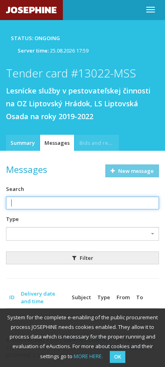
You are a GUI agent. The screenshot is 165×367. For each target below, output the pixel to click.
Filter (85, 258)
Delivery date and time (38, 297)
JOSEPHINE (31, 10)
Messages (57, 142)
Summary (22, 142)
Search (15, 189)
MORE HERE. (88, 356)
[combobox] (82, 234)
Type (12, 219)
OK (117, 356)
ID (11, 297)
